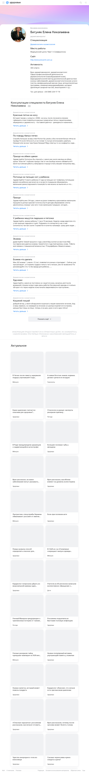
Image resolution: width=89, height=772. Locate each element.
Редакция (41, 770)
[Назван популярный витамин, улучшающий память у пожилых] (62, 646)
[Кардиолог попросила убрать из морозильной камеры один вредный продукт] (27, 576)
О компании (10, 770)
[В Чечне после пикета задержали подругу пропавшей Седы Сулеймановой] (27, 368)
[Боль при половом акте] (62, 507)
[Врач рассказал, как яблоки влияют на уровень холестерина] (62, 472)
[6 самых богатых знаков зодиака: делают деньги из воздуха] (62, 368)
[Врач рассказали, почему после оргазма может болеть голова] (62, 715)
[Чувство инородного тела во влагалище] (27, 750)
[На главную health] (15, 2)
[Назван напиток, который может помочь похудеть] (27, 680)
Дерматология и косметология (42, 44)
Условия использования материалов (57, 770)
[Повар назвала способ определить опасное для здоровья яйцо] (27, 541)
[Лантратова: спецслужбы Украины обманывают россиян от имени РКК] (27, 507)
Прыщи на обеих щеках (25, 156)
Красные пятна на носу (25, 115)
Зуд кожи (17, 280)
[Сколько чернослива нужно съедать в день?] (62, 750)
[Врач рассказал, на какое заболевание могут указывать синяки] (27, 472)
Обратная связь (76, 770)
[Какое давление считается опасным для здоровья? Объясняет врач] (27, 402)
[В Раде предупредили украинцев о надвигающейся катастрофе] (27, 437)
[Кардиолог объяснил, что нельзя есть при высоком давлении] (62, 680)
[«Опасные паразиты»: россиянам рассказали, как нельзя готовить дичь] (27, 715)
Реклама (18, 770)
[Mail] (7, 2)
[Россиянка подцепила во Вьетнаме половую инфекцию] (62, 611)
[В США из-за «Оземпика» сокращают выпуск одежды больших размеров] (62, 541)
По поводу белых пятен (25, 136)
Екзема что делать (22, 259)
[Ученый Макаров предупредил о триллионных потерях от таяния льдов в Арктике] (27, 611)
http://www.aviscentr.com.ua (41, 60)
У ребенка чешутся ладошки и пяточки (33, 218)
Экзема (17, 239)
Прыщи (17, 197)
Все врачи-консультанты (39, 28)
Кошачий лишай (21, 301)
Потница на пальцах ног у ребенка (31, 177)
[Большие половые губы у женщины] (62, 437)
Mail (3, 770)
